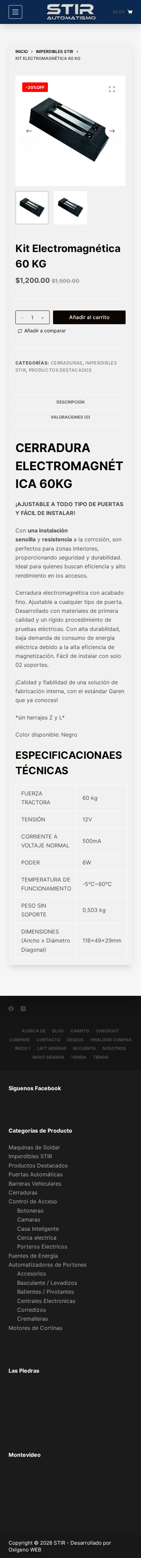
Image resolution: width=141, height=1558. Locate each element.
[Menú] (15, 12)
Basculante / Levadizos (47, 1282)
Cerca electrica (36, 1237)
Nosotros (114, 1048)
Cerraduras (67, 363)
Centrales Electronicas (46, 1300)
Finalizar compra (110, 1039)
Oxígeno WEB (25, 1549)
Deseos (75, 1039)
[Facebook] (11, 1008)
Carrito (79, 1030)
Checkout (107, 1030)
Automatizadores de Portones (48, 1264)
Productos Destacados (60, 370)
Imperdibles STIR (30, 1156)
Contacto (48, 1039)
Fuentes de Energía (33, 1255)
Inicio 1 (22, 1048)
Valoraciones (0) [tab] (70, 417)
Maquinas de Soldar (34, 1147)
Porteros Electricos (42, 1246)
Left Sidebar (51, 1048)
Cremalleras (32, 1318)
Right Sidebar (48, 1057)
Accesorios (31, 1273)
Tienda (78, 1057)
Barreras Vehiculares (35, 1183)
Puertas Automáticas (36, 1174)
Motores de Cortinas (35, 1327)
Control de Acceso (33, 1201)
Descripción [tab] (70, 402)
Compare (19, 1039)
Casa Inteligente (38, 1228)
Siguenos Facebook (35, 1088)
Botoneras (30, 1210)
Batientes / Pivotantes (45, 1291)
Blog (58, 1030)
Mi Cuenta (84, 1048)
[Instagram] (23, 1008)
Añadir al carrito (89, 317)
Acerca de (34, 1030)
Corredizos (31, 1309)
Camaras (28, 1219)
